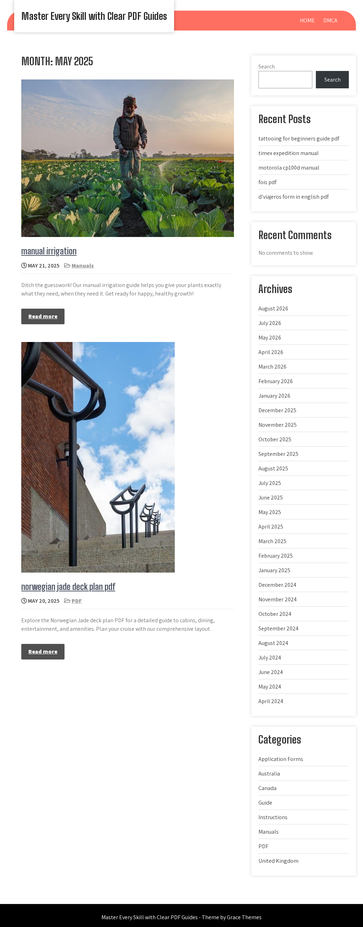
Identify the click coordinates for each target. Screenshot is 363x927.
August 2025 (273, 468)
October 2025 (274, 439)
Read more (42, 316)
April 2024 (270, 701)
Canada (267, 788)
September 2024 (278, 628)
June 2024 (270, 672)
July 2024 (269, 657)
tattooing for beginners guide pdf (298, 138)
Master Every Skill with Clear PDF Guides (94, 16)
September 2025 (278, 454)
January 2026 (274, 395)
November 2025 (277, 425)
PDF (77, 601)
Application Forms (280, 759)
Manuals (83, 265)
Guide (265, 802)
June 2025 (270, 497)
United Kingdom (278, 861)
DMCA (330, 20)
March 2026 (272, 366)
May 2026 (269, 337)
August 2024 (273, 643)
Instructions (272, 817)
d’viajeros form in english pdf (293, 196)
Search (266, 66)
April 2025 (270, 526)
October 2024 (274, 614)
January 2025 (274, 570)
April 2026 (270, 352)
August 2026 (273, 308)
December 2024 (277, 585)
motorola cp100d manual (288, 167)
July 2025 (269, 483)
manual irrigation (49, 251)
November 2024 (277, 599)
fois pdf (267, 182)
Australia (269, 773)
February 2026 (275, 381)
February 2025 (275, 555)
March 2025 (272, 541)
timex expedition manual (288, 153)
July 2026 (269, 323)
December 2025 (277, 410)
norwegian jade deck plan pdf (68, 586)
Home (307, 20)
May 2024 (269, 686)
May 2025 (269, 512)
